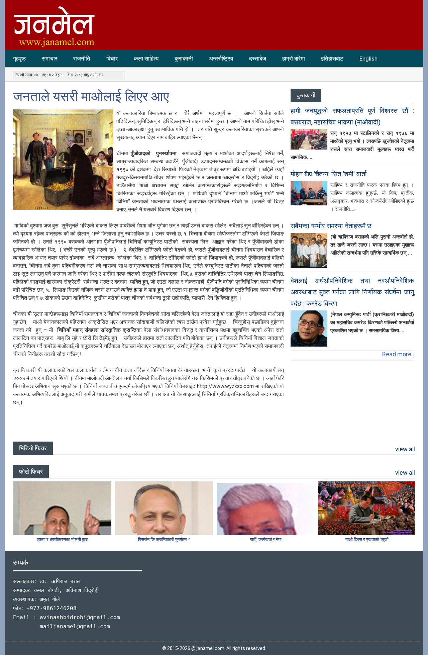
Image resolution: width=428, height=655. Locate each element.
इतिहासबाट (332, 58)
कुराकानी (184, 58)
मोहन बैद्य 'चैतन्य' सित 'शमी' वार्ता (329, 174)
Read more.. (398, 354)
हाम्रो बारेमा (293, 58)
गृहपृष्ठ (19, 58)
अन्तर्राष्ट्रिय (221, 58)
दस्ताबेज (257, 58)
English (368, 58)
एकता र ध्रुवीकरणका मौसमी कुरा (62, 539)
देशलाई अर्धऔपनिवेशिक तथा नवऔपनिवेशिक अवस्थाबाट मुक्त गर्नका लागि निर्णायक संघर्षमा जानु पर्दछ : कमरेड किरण (352, 292)
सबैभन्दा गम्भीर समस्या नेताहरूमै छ (331, 226)
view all (405, 449)
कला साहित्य (146, 58)
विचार (112, 58)
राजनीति (81, 58)
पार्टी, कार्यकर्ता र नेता (266, 539)
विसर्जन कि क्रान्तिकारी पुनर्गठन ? (164, 539)
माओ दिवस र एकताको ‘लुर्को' (367, 539)
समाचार (49, 58)
